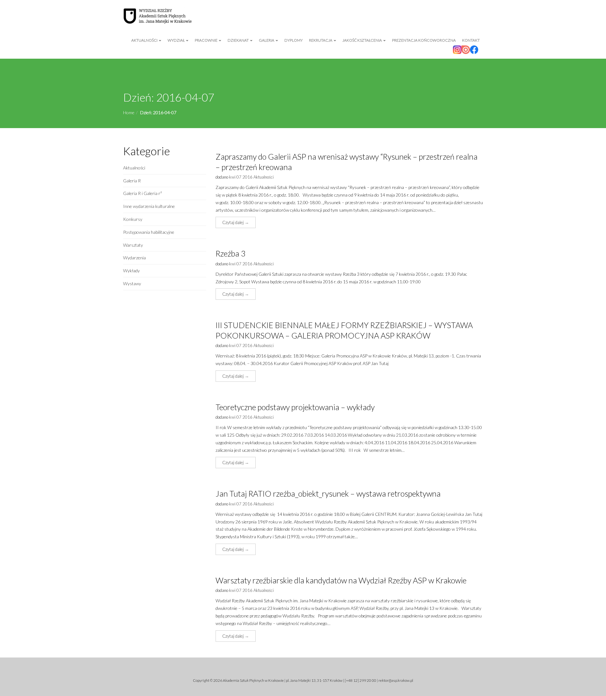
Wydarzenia (134, 257)
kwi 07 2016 (240, 177)
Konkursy (132, 219)
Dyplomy (293, 40)
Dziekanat (238, 40)
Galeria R (132, 180)
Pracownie (206, 40)
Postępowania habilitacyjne (148, 232)
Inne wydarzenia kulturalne (149, 206)
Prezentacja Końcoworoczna (424, 40)
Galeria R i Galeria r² (142, 193)
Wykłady (131, 270)
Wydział (176, 40)
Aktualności (144, 40)
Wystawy (132, 283)
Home (128, 112)
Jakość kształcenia (362, 40)
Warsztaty (133, 245)
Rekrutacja (321, 40)
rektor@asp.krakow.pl (395, 680)
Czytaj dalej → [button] (235, 222)
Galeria (267, 40)
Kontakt (471, 40)
